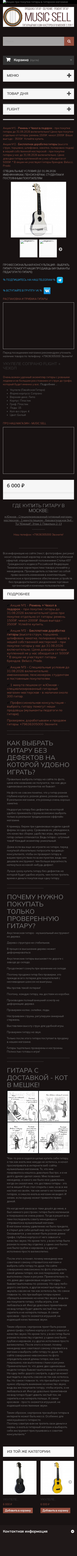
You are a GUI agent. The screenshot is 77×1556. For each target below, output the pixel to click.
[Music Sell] (38, 17)
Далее (60, 249)
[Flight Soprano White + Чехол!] (28, 248)
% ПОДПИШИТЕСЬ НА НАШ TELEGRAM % (29, 279)
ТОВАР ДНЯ (17, 93)
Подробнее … (48, 384)
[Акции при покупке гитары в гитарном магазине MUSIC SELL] (38, 2)
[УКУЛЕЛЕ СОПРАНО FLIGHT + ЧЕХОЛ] (20, 1478)
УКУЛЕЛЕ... (11, 1499)
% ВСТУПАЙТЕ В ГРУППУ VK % (23, 290)
